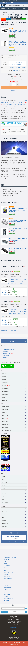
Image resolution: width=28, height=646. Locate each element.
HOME (5, 553)
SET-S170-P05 (5, 289)
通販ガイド (14, 90)
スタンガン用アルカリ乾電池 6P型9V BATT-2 (18, 229)
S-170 (3, 286)
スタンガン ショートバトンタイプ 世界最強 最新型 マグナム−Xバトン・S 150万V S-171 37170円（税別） (17, 311)
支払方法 (4, 488)
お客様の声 (6, 568)
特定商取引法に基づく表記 (10, 557)
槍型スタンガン (5, 391)
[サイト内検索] (26, 612)
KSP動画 (4, 520)
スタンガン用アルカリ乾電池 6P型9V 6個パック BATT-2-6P (18, 239)
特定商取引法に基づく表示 (9, 349)
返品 (3, 499)
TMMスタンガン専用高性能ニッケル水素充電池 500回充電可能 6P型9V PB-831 (18, 210)
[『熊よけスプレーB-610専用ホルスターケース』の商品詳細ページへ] (4, 248)
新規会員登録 (4, 2)
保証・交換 (4, 497)
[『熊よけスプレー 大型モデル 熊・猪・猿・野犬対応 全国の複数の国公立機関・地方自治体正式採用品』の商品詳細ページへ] (4, 41)
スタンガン (4, 373)
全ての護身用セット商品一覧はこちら (10, 330)
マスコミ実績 (5, 409)
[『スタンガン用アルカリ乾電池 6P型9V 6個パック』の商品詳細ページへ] (4, 239)
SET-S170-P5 (5, 292)
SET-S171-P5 (5, 322)
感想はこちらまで (8, 578)
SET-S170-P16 (5, 294)
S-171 (3, 316)
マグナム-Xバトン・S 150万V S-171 (16, 62)
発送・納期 (4, 494)
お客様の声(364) (6, 353)
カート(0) (21, 2)
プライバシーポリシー (9, 572)
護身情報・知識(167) (6, 424)
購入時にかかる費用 (6, 485)
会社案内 (25, 8)
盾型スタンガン (5, 388)
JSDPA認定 (18, 18)
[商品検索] (26, 608)
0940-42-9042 (14, 537)
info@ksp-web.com (14, 627)
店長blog (5, 418)
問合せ (5, 563)
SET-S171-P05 (5, 319)
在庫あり (8, 20)
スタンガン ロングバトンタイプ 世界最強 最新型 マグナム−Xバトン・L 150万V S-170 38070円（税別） (17, 281)
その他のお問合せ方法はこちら (16, 542)
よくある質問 (6, 355)
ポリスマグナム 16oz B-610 (15, 64)
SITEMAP (6, 574)
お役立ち (14, 8)
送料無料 (3, 20)
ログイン (13, 2)
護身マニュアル (5, 523)
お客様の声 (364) (5, 406)
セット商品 (6, 385)
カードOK (4, 491)
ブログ (19, 8)
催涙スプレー (5, 376)
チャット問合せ (7, 366)
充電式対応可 (23, 18)
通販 (8, 8)
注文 (3, 479)
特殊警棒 (4, 379)
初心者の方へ (6, 351)
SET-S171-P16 (5, 324)
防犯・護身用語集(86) (6, 430)
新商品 (3, 397)
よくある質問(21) (5, 427)
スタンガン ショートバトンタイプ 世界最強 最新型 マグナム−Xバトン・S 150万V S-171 (17, 31)
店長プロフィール (6, 412)
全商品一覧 (4, 400)
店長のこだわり (5, 415)
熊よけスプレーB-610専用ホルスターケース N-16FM (17, 249)
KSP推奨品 (3, 18)
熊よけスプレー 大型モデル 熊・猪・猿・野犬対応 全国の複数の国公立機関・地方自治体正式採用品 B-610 (17, 43)
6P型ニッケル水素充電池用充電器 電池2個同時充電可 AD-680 (17, 221)
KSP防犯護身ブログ (6, 421)
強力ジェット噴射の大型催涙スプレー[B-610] (14, 104)
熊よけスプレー (5, 382)
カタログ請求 (5, 502)
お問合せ (5, 357)
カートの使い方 (5, 482)
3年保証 (8, 18)
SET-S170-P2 (5, 290)
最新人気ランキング (6, 526)
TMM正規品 (13, 18)
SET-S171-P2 (5, 321)
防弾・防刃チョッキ (6, 394)
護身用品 (3, 8)
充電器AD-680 (15, 70)
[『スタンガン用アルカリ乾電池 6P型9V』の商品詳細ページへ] (4, 229)
